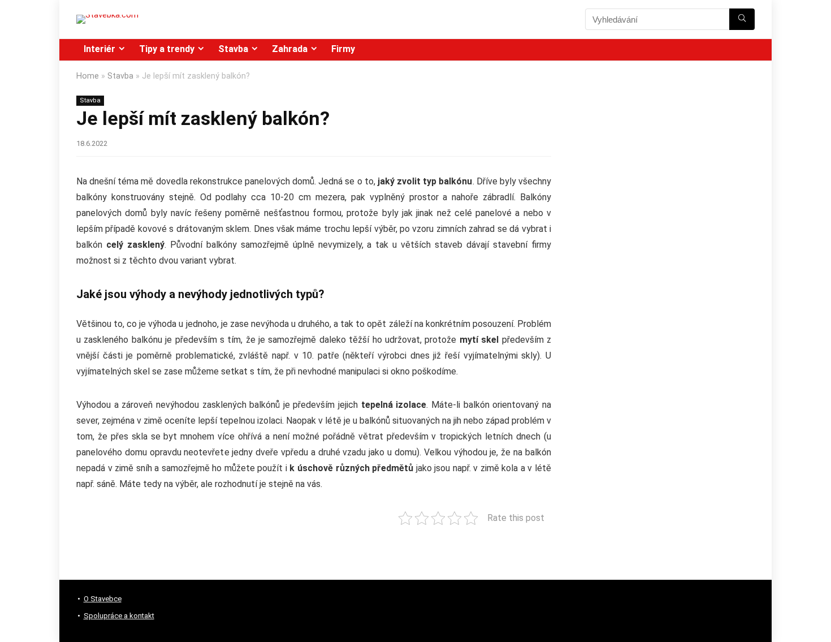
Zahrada (290, 49)
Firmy (343, 49)
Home (87, 76)
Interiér (99, 49)
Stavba (233, 49)
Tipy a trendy (166, 49)
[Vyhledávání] (742, 19)
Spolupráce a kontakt (119, 615)
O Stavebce (103, 598)
